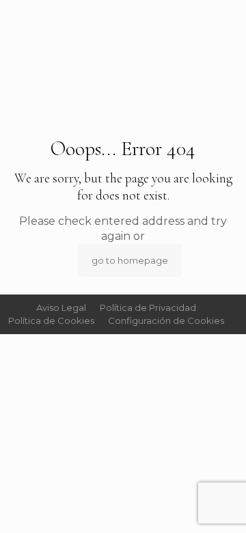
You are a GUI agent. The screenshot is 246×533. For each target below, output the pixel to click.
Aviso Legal (61, 307)
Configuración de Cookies (166, 320)
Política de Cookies (51, 320)
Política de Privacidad (148, 307)
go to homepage (130, 260)
